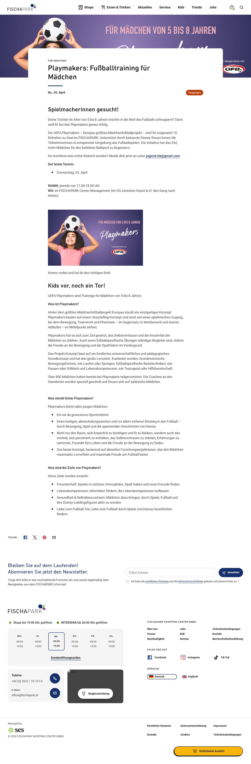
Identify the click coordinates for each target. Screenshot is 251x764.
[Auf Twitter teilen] (35, 537)
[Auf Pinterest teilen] (44, 537)
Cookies (185, 734)
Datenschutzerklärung (193, 725)
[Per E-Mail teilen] (54, 537)
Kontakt (151, 734)
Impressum (220, 725)
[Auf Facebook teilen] (25, 537)
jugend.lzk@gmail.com (163, 156)
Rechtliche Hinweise (159, 725)
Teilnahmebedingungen (227, 734)
